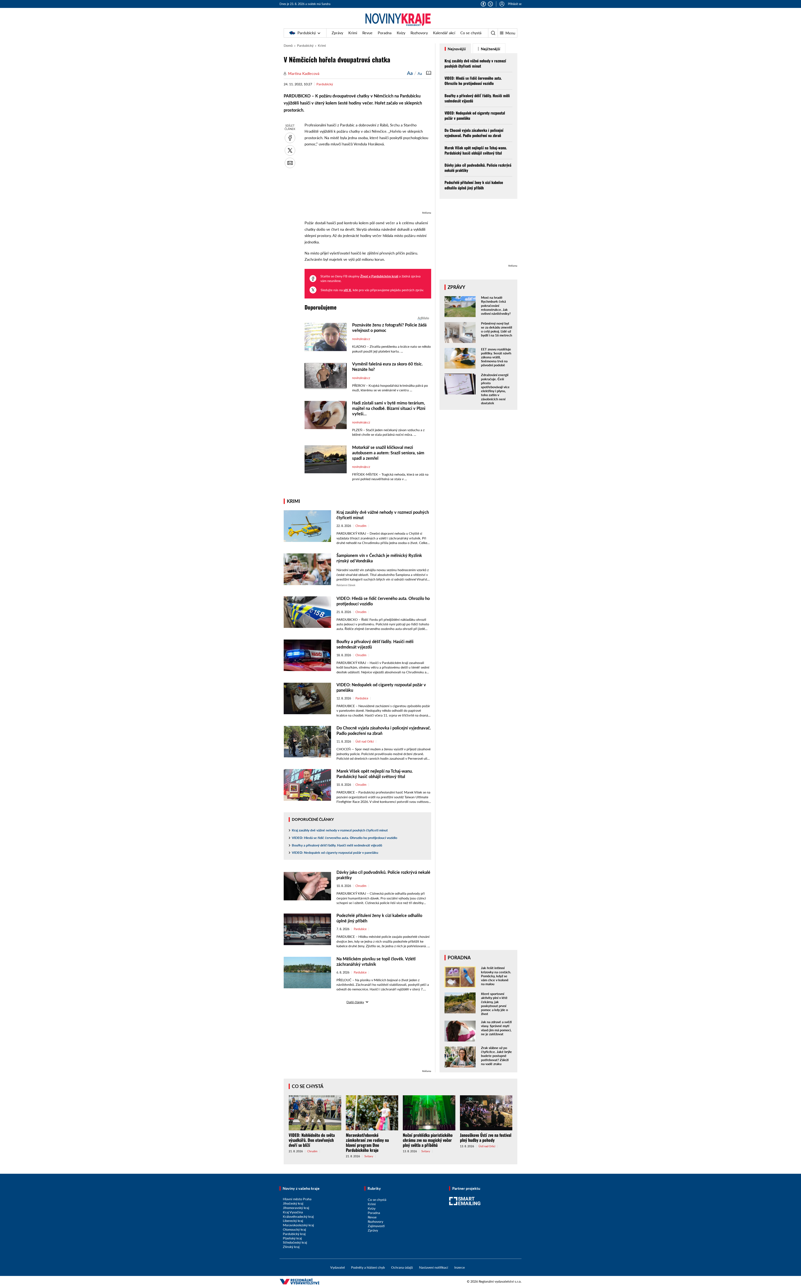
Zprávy (337, 32)
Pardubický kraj (294, 1234)
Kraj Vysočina (293, 1212)
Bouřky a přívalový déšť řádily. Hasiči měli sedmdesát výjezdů (337, 845)
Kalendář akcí (444, 32)
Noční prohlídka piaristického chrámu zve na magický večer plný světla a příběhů (428, 1140)
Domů (288, 45)
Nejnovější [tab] (456, 49)
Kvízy (401, 32)
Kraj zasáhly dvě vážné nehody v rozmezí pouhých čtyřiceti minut (340, 830)
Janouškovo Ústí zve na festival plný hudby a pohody (485, 1137)
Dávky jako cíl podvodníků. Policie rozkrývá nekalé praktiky (478, 167)
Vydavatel (337, 1267)
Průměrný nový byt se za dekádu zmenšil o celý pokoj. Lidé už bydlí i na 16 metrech (496, 329)
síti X (347, 290)
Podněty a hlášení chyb (368, 1267)
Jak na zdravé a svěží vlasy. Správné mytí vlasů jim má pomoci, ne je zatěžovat (496, 1028)
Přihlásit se (514, 4)
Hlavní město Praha (297, 1199)
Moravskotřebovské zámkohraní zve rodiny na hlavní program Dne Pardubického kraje (367, 1142)
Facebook (483, 3)
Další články (355, 1002)
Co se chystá (470, 32)
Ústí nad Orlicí (364, 741)
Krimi (352, 32)
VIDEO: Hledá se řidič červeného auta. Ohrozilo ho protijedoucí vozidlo (344, 838)
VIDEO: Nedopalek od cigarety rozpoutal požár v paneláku (335, 852)
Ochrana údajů (402, 1267)
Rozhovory (419, 32)
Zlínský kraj (291, 1247)
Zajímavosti (376, 1226)
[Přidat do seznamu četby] (428, 73)
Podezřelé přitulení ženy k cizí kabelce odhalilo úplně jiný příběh (474, 185)
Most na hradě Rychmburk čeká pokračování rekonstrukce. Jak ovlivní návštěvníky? (496, 305)
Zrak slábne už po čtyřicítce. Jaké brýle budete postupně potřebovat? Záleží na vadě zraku (496, 1056)
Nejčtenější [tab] (490, 49)
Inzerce (459, 1267)
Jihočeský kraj (293, 1203)
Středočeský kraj (295, 1242)
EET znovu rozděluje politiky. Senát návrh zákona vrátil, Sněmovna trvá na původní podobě (496, 357)
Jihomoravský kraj (296, 1208)
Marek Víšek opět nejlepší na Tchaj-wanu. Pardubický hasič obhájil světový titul (476, 150)
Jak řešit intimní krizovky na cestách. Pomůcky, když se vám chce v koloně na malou (496, 976)
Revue (367, 32)
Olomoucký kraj (294, 1229)
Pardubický (306, 32)
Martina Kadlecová (303, 73)
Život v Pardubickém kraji (379, 276)
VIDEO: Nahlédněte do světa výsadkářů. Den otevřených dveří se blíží (312, 1140)
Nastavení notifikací (433, 1267)
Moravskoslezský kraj (298, 1225)
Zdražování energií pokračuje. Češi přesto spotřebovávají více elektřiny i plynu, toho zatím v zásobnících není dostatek (495, 389)
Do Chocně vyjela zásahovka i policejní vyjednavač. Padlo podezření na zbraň (474, 132)
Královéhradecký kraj (298, 1216)
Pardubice (361, 698)
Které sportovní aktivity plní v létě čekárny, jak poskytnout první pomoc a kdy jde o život (494, 1004)
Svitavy (368, 1156)
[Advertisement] (368, 181)
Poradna (385, 32)
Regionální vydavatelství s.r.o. (500, 1281)
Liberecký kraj (293, 1221)
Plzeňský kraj (292, 1238)
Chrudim (360, 525)
